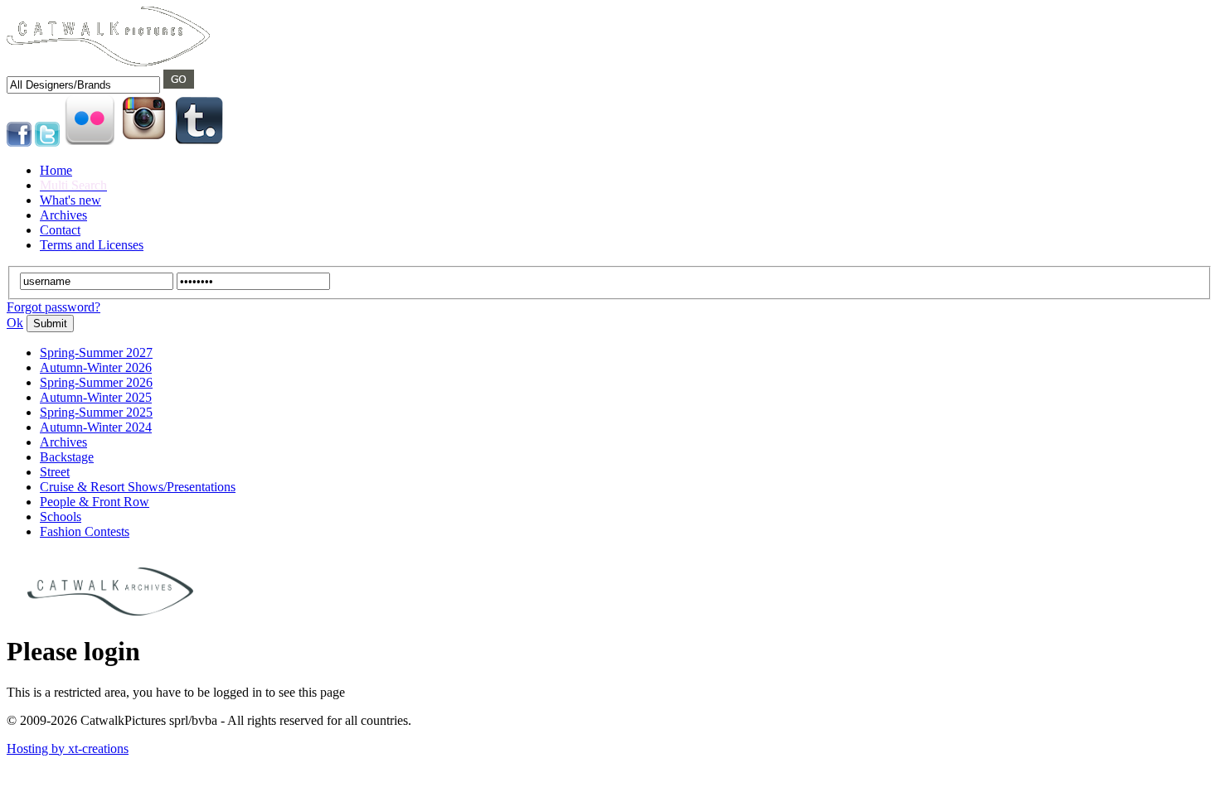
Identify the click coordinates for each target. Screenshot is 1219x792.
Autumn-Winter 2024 (96, 427)
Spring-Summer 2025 (96, 412)
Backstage (67, 457)
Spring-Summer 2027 (96, 352)
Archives (63, 442)
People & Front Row (94, 502)
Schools (60, 516)
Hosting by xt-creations (68, 748)
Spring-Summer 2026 (96, 382)
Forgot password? (53, 307)
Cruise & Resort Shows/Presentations (138, 487)
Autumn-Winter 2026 (96, 367)
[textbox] (83, 85)
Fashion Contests (84, 531)
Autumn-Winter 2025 (96, 397)
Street (55, 472)
